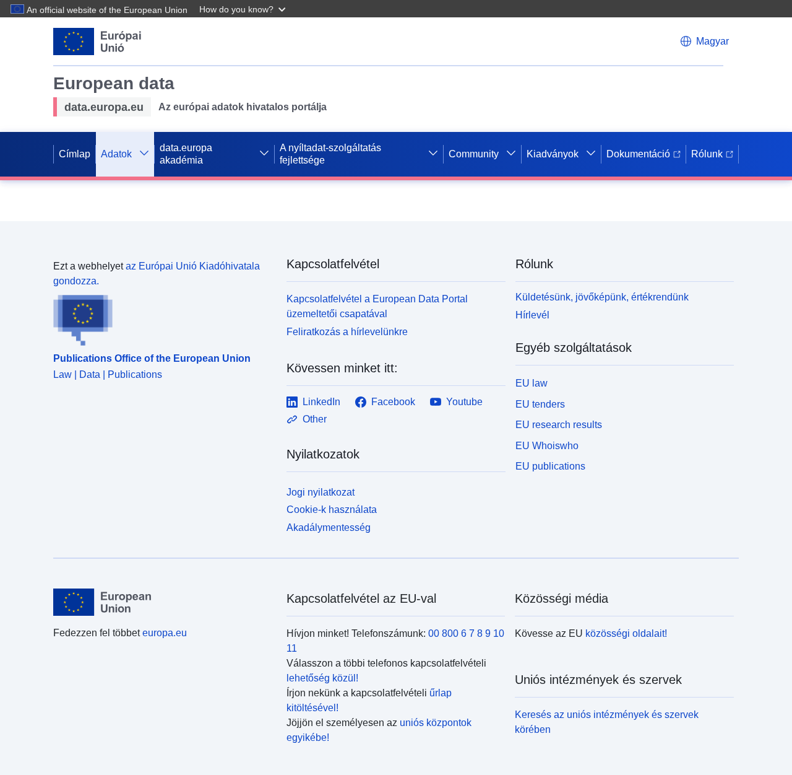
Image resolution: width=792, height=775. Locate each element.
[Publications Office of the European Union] (162, 317)
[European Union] (162, 602)
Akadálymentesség (328, 527)
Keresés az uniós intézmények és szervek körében (607, 722)
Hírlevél (532, 315)
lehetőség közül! (322, 678)
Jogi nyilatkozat (320, 492)
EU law (531, 383)
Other (315, 419)
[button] (243, 8)
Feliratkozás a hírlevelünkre (347, 331)
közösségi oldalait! (626, 633)
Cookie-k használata (331, 509)
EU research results (558, 424)
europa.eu (164, 633)
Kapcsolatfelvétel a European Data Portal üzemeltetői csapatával (377, 306)
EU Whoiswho (547, 445)
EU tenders (540, 404)
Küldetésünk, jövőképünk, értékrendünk (602, 297)
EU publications (550, 466)
